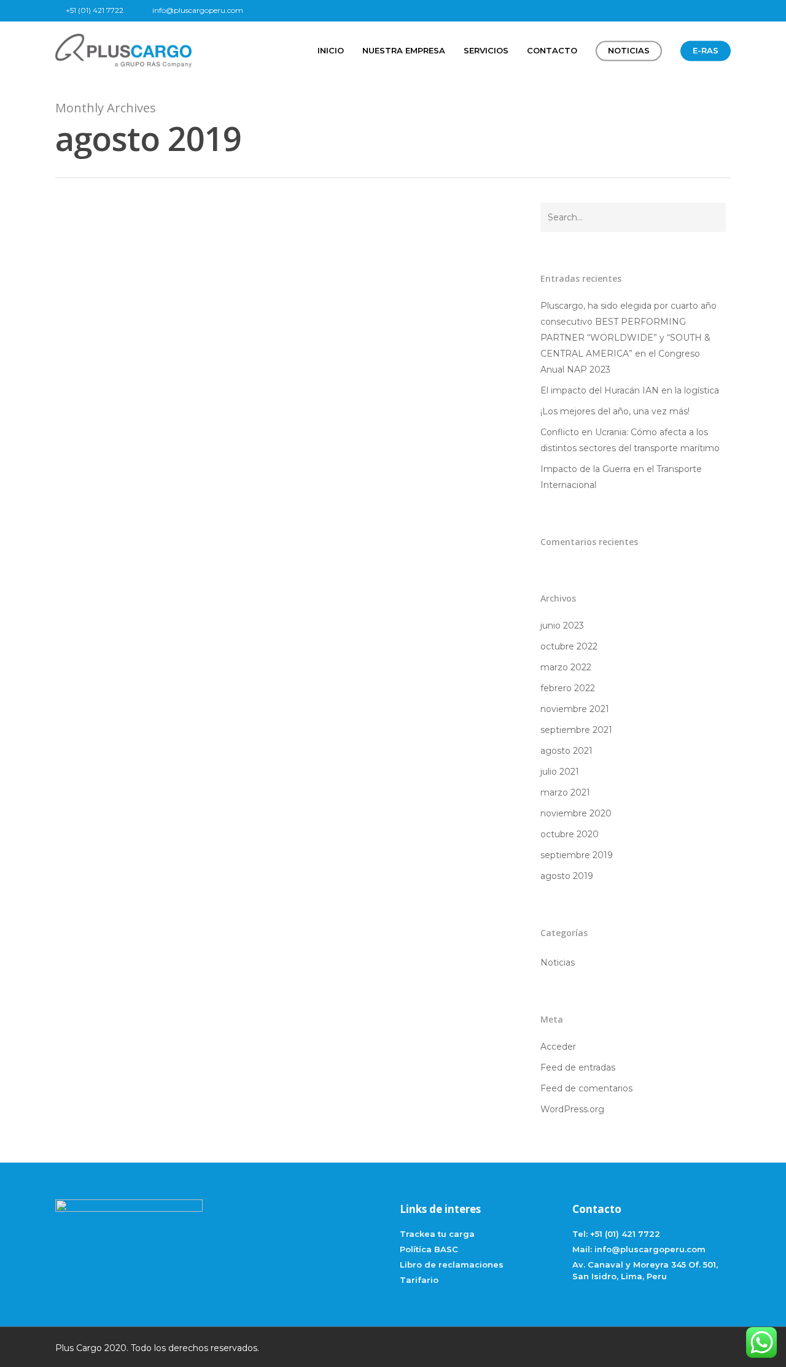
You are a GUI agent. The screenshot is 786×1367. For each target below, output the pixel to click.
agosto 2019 (566, 875)
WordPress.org (572, 1109)
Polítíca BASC (429, 1249)
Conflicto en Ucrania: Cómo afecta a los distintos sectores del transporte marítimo (630, 440)
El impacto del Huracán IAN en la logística (629, 390)
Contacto (552, 51)
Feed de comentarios (586, 1088)
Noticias (629, 51)
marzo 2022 (565, 667)
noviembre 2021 (574, 708)
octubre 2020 (569, 834)
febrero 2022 (567, 688)
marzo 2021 (565, 792)
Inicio (330, 51)
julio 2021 (559, 771)
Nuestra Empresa (403, 51)
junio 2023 (562, 625)
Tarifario (419, 1280)
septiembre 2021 (576, 729)
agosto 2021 (566, 750)
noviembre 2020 (576, 813)
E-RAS (705, 51)
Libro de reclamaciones (452, 1264)
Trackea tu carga (437, 1234)
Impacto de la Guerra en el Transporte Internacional (621, 476)
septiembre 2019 (576, 855)
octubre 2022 (568, 646)
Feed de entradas (577, 1067)
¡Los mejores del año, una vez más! (615, 411)
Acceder (558, 1046)
